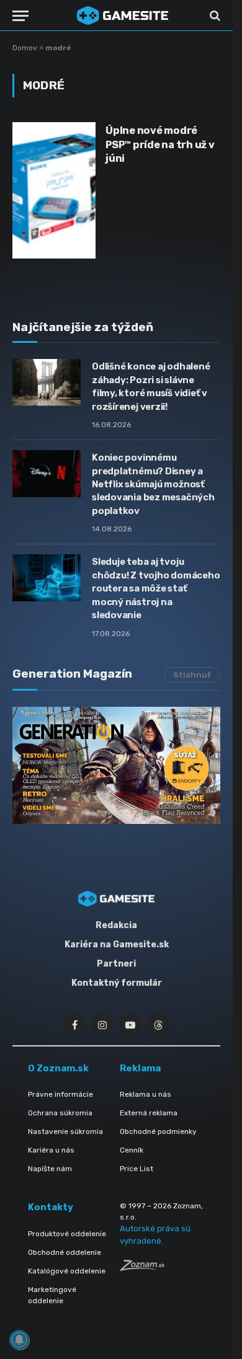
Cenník (131, 1150)
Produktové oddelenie (67, 1233)
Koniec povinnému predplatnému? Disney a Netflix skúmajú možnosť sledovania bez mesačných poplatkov (153, 484)
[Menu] (20, 16)
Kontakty (50, 1207)
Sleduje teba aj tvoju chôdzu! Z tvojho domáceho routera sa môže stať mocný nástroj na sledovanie (156, 588)
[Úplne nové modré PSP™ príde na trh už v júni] (54, 190)
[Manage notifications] (19, 1340)
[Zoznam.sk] (142, 1267)
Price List (136, 1168)
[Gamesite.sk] (122, 15)
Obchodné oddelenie (64, 1252)
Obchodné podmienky (158, 1131)
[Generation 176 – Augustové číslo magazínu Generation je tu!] (116, 765)
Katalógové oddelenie (66, 1271)
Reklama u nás (145, 1094)
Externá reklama (148, 1113)
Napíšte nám (50, 1168)
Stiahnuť (192, 675)
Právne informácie (60, 1094)
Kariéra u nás (51, 1150)
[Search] (213, 16)
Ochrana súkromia (60, 1113)
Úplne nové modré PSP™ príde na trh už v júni (160, 144)
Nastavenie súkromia (65, 1131)
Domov (24, 47)
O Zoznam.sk (58, 1068)
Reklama (140, 1068)
